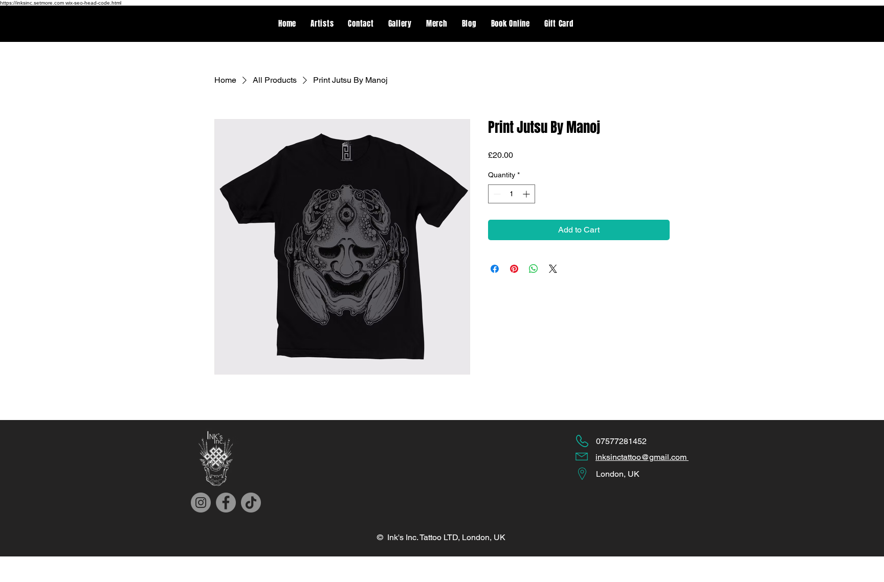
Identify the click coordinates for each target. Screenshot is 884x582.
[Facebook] (226, 503)
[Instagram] (201, 503)
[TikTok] (251, 503)
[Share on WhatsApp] (533, 269)
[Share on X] (553, 269)
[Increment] (527, 194)
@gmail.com (665, 457)
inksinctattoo (618, 457)
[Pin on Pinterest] (514, 269)
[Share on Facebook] (495, 269)
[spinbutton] (511, 194)
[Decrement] (496, 194)
